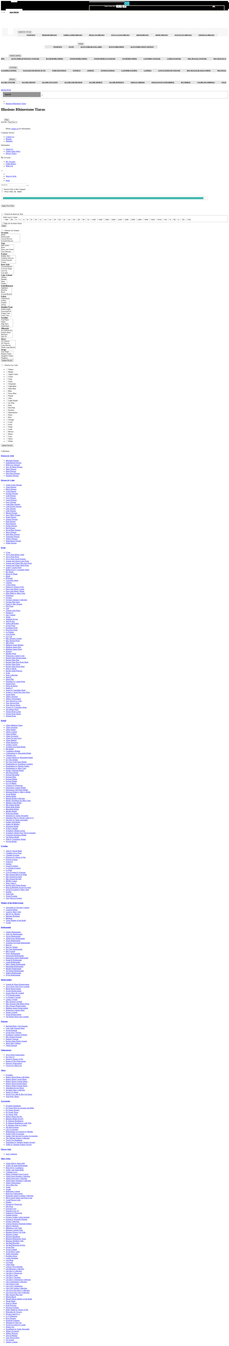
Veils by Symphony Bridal (16, 839)
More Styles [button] (5, 1159)
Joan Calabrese (11, 1154)
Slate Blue (12, 389)
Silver (10, 439)
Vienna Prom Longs (13, 712)
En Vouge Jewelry (13, 1110)
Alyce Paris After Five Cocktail (17, 987)
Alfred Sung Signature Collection (18, 1181)
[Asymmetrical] (6, 311)
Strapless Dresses (12, 476)
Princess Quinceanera (14, 1063)
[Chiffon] (5, 301)
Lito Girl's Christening (14, 1286)
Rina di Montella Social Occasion (18, 887)
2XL (189, 220)
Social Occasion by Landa (16, 1325)
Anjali (8, 1187)
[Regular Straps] (7, 354)
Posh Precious (11, 1305)
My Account (10, 162)
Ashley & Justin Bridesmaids (17, 1166)
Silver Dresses (11, 532)
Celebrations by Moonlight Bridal (18, 753)
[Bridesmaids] (10, 237)
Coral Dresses (11, 491)
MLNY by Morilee (13, 914)
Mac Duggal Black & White (16, 875)
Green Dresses (11, 500)
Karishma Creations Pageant (16, 1035)
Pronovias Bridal (12, 813)
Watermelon (12, 412)
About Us (9, 149)
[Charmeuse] (5, 299)
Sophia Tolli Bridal (13, 822)
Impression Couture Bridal (16, 788)
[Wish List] (20, 24)
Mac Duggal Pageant (14, 1037)
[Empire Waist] (7, 333)
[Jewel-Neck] (7, 326)
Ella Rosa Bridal (12, 773)
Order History (11, 164)
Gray (10, 436)
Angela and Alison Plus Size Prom (19, 563)
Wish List (9, 166)
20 (60, 220)
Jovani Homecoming (13, 991)
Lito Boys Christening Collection (18, 1280)
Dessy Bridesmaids (13, 954)
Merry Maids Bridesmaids (15, 964)
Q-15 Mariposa (11, 1316)
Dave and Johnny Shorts (15, 591)
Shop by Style (11, 176)
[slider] (205, 198)
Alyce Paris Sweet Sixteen (16, 559)
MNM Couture (11, 881)
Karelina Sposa (11, 1256)
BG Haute (9, 572)
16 (50, 220)
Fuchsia (11, 410)
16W (100, 220)
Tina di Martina (11, 1336)
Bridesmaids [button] (6, 927)
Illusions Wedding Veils (14, 1241)
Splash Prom (10, 684)
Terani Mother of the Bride (16, 920)
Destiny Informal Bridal (15, 770)
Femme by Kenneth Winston (16, 1219)
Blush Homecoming (13, 989)
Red (9, 417)
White (10, 441)
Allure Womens (12, 727)
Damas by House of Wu (15, 587)
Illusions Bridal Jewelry (14, 1119)
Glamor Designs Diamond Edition (18, 1224)
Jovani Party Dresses (13, 1033)
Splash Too (10, 1327)
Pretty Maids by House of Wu (17, 1310)
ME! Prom (10, 643)
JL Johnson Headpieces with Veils (18, 1123)
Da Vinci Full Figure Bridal (16, 762)
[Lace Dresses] (7, 252)
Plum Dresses (11, 524)
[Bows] (6, 292)
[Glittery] (4, 277)
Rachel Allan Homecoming (16, 658)
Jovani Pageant (11, 1030)
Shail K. (9, 677)
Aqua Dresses (11, 487)
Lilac (10, 398)
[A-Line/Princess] (7, 331)
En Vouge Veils (11, 1114)
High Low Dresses (13, 465)
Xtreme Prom (11, 716)
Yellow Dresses (11, 539)
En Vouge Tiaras (12, 1112)
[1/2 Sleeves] (8, 341)
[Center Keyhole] (8, 260)
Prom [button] (3, 548)
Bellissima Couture (13, 1191)
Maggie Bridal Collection (15, 798)
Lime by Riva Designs (14, 1267)
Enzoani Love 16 (12, 1211)
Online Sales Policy (13, 151)
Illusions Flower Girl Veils (16, 1232)
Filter (6, 120)
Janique (8, 864)
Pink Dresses (11, 521)
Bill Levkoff (10, 951)
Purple (10, 396)
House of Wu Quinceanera (16, 1061)
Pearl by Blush (11, 1303)
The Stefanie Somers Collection (18, 1138)
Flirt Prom (9, 606)
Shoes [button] (3, 1070)
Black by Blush (11, 574)
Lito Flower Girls (12, 1284)
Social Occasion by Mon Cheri (17, 890)
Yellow (11, 369)
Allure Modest (11, 740)
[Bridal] (10, 235)
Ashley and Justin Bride (15, 1170)
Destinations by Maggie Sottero (17, 766)
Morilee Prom (11, 654)
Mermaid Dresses (12, 461)
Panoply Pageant (12, 1039)
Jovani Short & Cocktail (15, 993)
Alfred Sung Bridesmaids (15, 938)
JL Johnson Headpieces (14, 1121)
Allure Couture (11, 732)
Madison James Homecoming (17, 1008)
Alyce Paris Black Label (15, 555)
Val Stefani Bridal (12, 837)
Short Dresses (11, 471)
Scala (8, 673)
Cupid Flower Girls (13, 1200)
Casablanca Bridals (13, 751)
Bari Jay (9, 945)
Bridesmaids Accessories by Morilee (19, 1132)
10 (36, 220)
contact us (14, 129)
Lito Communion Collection (16, 1282)
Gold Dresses (11, 496)
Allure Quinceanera (13, 1183)
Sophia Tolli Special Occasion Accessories (22, 1136)
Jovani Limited (11, 1249)
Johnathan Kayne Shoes (15, 1088)
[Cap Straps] (7, 352)
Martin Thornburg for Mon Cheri (18, 801)
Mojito (10, 372)
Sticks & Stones (12, 686)
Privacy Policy (11, 154)
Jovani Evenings (12, 866)
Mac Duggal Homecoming (16, 1006)
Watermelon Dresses (13, 541)
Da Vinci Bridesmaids (14, 949)
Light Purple (13, 401)
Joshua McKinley (12, 623)
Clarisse (9, 583)
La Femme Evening (13, 868)
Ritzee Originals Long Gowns (17, 1174)
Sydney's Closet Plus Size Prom (18, 692)
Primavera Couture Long (15, 656)
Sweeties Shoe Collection (15, 1090)
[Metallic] (4, 279)
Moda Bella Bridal (13, 807)
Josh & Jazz (10, 621)
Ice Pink (11, 403)
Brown (10, 432)
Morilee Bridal (11, 811)
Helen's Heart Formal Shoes (16, 1084)
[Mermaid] (7, 335)
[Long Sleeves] (8, 345)
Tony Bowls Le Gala (14, 701)
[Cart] (25, 24)
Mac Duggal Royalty (14, 879)
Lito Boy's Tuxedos (13, 1277)
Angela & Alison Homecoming (17, 984)
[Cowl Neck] (7, 320)
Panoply (9, 651)
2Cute (8, 552)
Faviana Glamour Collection (16, 600)
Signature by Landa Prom (15, 682)
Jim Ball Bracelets (12, 1243)
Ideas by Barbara (12, 1226)
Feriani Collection (12, 1222)
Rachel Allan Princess (14, 671)
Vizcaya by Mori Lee (14, 1066)
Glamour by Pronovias (14, 786)
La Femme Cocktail (13, 997)
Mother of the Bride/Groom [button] (12, 903)
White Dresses (11, 543)
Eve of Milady (11, 783)
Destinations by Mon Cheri (16, 768)
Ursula (8, 923)
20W (113, 220)
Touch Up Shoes (12, 1092)
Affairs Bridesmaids (13, 932)
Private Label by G (13, 1314)
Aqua (10, 381)
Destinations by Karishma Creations (19, 764)
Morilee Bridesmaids (13, 969)
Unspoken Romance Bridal (16, 835)
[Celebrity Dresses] (8, 258)
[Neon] (4, 282)
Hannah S (9, 613)
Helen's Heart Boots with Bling (17, 1077)
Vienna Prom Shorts (13, 714)
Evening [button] (4, 846)
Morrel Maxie (11, 1297)
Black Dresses (11, 489)
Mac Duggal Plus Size (14, 1295)
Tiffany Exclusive (12, 1331)
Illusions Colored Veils (14, 1230)
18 (55, 220)
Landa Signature (12, 1258)
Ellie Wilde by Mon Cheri (15, 593)
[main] (114, 118)
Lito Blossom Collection (15, 1269)
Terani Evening (11, 896)
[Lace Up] (7, 271)
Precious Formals (12, 1308)
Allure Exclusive (12, 736)
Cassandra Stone (12, 580)
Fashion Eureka (12, 1215)
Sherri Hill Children (13, 1043)
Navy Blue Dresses (13, 515)
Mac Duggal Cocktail (14, 1002)
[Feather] (5, 303)
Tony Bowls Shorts (13, 705)
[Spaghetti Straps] (7, 356)
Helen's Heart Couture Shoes (17, 1081)
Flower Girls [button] (6, 1149)
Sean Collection (12, 675)
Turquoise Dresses (13, 537)
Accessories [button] (5, 1101)
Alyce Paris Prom (12, 557)
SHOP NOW (6, 90)
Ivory (10, 424)
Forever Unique (12, 859)
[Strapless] (7, 358)
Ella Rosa (9, 1206)
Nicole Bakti (10, 1301)
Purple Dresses (11, 526)
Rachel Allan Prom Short (15, 666)
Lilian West (10, 1265)
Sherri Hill (10, 679)
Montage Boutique (13, 916)
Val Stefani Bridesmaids (15, 971)
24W (127, 220)
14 (45, 220)
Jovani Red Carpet (13, 1252)
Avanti (8, 1189)
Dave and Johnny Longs (15, 589)
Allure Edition (11, 734)
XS (165, 220)
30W (146, 220)
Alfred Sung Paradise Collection (18, 1176)
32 (88, 220)
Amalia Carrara (11, 745)
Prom (8, 181)
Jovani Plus (10, 1247)
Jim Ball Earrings (12, 1127)
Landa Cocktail (11, 999)
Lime (10, 379)
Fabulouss (9, 595)
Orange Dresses (12, 519)
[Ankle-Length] (6, 309)
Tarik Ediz (10, 894)
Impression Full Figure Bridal (17, 790)
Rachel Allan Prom (13, 664)
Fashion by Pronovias (14, 1213)
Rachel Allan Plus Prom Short (17, 662)
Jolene (8, 617)
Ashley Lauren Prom (13, 568)
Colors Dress (11, 585)
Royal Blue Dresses (13, 530)
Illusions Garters (12, 1234)
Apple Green (13, 374)
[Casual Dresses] (10, 239)
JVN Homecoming (13, 995)
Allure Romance (12, 742)
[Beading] (6, 290)
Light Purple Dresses (13, 506)
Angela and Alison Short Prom (17, 565)
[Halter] (7, 322)
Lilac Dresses (11, 509)
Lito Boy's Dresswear (14, 1273)
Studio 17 (9, 688)
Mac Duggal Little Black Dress (17, 1004)
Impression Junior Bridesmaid (17, 958)
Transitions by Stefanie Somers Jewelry (20, 1142)
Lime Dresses (11, 511)
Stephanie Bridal (12, 826)
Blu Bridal (10, 749)
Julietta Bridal (11, 796)
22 (64, 220)
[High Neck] (7, 324)
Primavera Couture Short (15, 1010)
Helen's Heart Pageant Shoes (16, 1086)
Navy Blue (12, 393)
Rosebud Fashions (13, 1320)
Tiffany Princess (12, 1333)
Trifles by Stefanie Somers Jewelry (19, 1145)
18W (107, 220)
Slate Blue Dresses (13, 534)
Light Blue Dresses (13, 504)
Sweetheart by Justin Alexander (17, 1329)
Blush (8, 576)
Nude (10, 427)
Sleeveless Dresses (13, 473)
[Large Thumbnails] (4, 116)
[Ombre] (4, 284)
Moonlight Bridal (12, 809)
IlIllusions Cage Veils (14, 1228)
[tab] (114, 456)
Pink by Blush (11, 669)
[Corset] (8, 262)
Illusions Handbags (13, 1237)
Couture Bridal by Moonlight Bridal (19, 758)
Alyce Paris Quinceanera (15, 1055)
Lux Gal (9, 636)
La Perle (9, 870)
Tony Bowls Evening (14, 898)
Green (10, 377)
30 (83, 220)
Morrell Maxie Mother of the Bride (19, 1299)
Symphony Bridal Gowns (15, 831)
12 (41, 220)
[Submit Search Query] (28, 185)
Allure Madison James (14, 725)
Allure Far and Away (14, 738)
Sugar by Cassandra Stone (16, 690)
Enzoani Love (11, 1209)
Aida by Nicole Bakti (14, 851)
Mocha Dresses (11, 513)
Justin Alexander (12, 1254)
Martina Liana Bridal (13, 803)
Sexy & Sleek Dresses (14, 467)
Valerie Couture (12, 1342)
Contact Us (10, 137)
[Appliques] (6, 288)
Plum (10, 415)
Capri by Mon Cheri (13, 912)
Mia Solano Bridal (13, 805)
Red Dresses (10, 528)
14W (94, 220)
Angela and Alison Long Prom (17, 561)
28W (140, 220)
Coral (10, 422)
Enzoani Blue (11, 777)
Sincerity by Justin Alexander (17, 820)
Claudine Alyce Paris (14, 853)
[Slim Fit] (7, 337)
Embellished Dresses (13, 463)
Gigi (7, 608)
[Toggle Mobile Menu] (2, 170)
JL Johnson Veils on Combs (16, 1125)
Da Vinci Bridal (12, 760)
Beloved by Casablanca (14, 1168)
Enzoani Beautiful (12, 775)
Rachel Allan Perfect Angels (16, 1041)
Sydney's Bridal (12, 829)
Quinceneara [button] (6, 1050)
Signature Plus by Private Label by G (20, 818)
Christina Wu (11, 755)
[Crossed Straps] (7, 269)
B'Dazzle (9, 578)
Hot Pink (11, 408)
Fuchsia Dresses (12, 494)
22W (120, 220)
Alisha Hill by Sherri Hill (15, 1163)
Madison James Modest (14, 645)
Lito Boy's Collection (14, 1271)
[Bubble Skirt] (8, 256)
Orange (11, 420)
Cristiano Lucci (11, 1172)
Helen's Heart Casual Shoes (16, 1079)
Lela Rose (9, 1260)
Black (10, 434)
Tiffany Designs (12, 697)
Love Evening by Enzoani (16, 872)
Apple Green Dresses (14, 485)
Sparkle (8, 892)
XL (183, 220)
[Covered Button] (7, 267)
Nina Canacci (11, 883)
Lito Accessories (12, 1129)
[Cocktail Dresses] (10, 241)
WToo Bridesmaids (13, 975)
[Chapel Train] (6, 313)
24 (69, 220)
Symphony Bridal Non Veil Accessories (21, 833)
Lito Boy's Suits (12, 1275)
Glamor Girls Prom (13, 611)
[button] (25, 32)
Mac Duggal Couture (14, 639)
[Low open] (7, 273)
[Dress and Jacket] (7, 250)
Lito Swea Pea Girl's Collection (17, 1293)
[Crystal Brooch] (6, 294)
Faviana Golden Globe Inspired (17, 1217)
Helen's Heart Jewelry (14, 1117)
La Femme (10, 632)
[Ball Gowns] (7, 246)
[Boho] (7, 248)
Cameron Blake (12, 910)
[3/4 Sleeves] (8, 343)
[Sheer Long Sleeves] (8, 347)
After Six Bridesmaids (14, 934)
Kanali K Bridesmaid (14, 960)
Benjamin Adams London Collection (19, 1196)
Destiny (9, 1202)
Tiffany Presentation (13, 699)
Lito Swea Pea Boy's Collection (18, 1290)
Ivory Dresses (11, 502)
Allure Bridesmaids (13, 941)
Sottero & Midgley (13, 824)
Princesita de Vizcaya (14, 1312)
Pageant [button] (4, 1021)
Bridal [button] (3, 721)
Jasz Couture (10, 615)
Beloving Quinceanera (14, 1194)
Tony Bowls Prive (12, 1338)
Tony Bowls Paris (12, 703)
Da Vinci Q (10, 1057)
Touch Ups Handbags (14, 1140)
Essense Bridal (11, 781)
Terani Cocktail (11, 1012)
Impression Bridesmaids (15, 956)
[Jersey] (5, 305)
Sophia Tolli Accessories (15, 1134)
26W (133, 220)
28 (79, 220)
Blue (10, 391)
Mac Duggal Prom (13, 641)
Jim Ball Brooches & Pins (15, 1245)
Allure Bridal (11, 730)
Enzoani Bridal (11, 779)
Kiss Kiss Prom (11, 630)
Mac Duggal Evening (14, 877)
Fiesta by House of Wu (14, 1059)
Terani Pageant (11, 1045)
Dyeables (9, 1075)
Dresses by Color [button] (8, 480)
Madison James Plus (13, 647)
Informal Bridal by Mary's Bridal (18, 792)
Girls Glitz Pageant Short (15, 1028)
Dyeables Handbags (13, 1106)
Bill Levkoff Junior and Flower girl (19, 1198)
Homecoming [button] (6, 980)
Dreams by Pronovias (14, 1204)
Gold (10, 429)
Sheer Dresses (11, 469)
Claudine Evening (12, 855)
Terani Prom (10, 694)
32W (153, 220)
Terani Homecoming (13, 1015)
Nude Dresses (11, 517)
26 (74, 220)
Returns (9, 139)
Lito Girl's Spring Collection (16, 1288)
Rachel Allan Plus (12, 660)
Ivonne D (9, 862)
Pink (10, 405)
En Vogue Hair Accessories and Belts (20, 1108)
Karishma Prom (12, 628)
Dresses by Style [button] (7, 456)
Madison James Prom (14, 649)
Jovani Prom (10, 626)
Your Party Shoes (12, 1096)
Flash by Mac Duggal (14, 604)
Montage (9, 918)
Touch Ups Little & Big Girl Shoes (19, 1094)
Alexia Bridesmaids (13, 936)
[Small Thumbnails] (2, 116)
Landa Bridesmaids (13, 962)
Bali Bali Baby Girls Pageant (17, 1026)
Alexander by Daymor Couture (17, 908)
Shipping (9, 141)
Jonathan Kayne (12, 619)
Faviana (9, 598)
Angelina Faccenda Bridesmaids (18, 943)
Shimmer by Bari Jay (14, 1323)
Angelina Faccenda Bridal (15, 747)
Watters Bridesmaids (13, 973)
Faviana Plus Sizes (13, 602)
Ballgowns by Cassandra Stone (17, 570)
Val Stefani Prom (12, 709)
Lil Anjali (9, 1262)
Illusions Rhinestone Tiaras (16, 104)
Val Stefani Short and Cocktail (17, 1017)
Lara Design (10, 634)
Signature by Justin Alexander (17, 816)
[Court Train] (6, 315)
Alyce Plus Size (12, 1185)
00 (12, 220)
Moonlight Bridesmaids (14, 966)
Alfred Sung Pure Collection (16, 1178)
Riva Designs (11, 1318)
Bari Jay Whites (12, 947)
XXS (160, 220)
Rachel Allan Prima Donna (16, 885)
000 (6, 220)
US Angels (10, 1340)
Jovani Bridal (11, 794)
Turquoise (12, 384)
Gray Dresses (11, 498)
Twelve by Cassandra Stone (16, 707)
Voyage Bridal (11, 841)
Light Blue (12, 386)
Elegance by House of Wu (16, 857)
